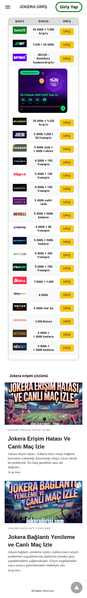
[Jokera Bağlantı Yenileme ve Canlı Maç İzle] (43, 502)
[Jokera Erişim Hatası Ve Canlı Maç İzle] (43, 403)
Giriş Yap (69, 7)
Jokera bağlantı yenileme (29, 528)
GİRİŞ (67, 31)
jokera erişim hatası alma (29, 430)
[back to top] (76, 587)
